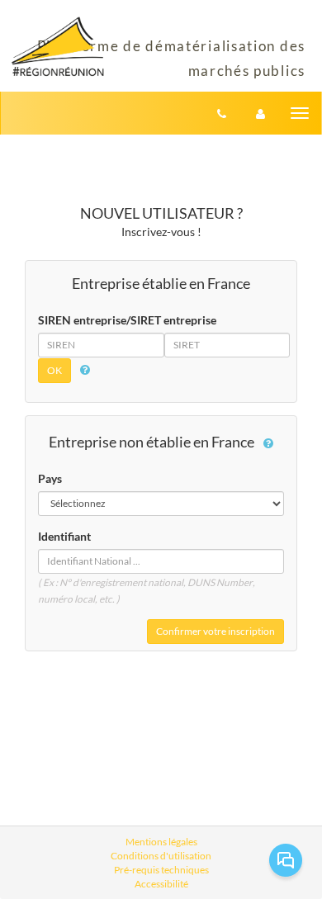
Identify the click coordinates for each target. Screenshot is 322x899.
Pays (50, 478)
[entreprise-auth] (260, 113)
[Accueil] (58, 46)
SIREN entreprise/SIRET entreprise (127, 320)
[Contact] (221, 113)
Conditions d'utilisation (161, 855)
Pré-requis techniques (161, 870)
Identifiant (64, 536)
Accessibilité (161, 884)
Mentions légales (161, 841)
